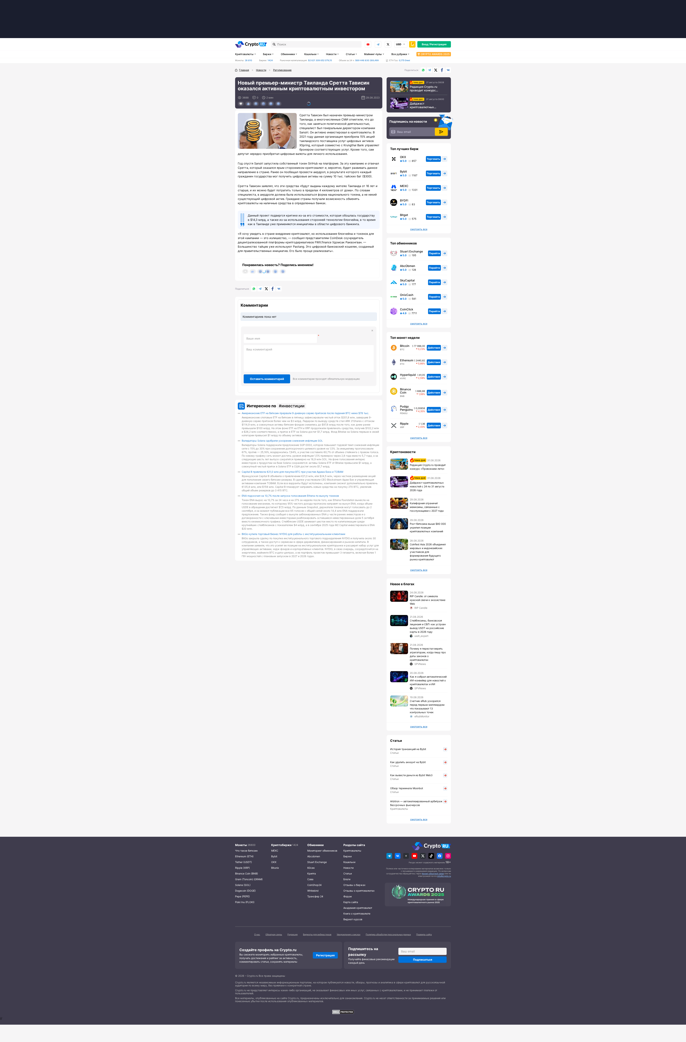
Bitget (404, 215)
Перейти (434, 253)
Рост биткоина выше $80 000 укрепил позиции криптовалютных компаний (428, 527)
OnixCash (406, 294)
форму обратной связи (433, 873)
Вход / (425, 44)
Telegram (378, 44)
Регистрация (438, 44)
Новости (331, 54)
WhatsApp (423, 70)
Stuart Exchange (411, 251)
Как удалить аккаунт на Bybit (408, 762)
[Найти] (274, 44)
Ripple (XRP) (242, 867)
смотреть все (418, 229)
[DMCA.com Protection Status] (343, 1012)
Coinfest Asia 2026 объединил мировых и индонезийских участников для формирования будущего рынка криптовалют (428, 552)
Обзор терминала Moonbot (406, 788)
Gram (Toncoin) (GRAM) (249, 879)
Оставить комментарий (267, 379)
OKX (403, 157)
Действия (434, 347)
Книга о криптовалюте (356, 913)
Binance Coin (405, 391)
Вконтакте (448, 70)
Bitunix (275, 867)
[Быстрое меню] (412, 44)
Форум (347, 896)
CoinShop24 (314, 884)
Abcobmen (313, 856)
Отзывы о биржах (354, 884)
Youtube (368, 44)
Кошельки (310, 54)
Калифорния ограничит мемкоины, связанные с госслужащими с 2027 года (427, 507)
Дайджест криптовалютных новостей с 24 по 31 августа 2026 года (424, 105)
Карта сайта (350, 902)
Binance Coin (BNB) (246, 873)
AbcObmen (407, 265)
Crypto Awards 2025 (435, 54)
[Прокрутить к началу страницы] (677, 1019)
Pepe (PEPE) (242, 896)
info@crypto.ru (444, 876)
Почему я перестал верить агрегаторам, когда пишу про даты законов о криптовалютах (428, 654)
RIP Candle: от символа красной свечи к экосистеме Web (427, 600)
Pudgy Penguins (406, 408)
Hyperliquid (408, 374)
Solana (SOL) (242, 884)
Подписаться (422, 959)
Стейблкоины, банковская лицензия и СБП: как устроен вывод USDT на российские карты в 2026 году (428, 626)
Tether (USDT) (243, 862)
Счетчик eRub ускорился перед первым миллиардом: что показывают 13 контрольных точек (427, 706)
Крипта (311, 873)
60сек (311, 867)
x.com (388, 44)
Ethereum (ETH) (244, 856)
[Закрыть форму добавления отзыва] (372, 330)
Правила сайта (424, 934)
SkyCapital (407, 280)
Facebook (442, 70)
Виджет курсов (352, 919)
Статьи (350, 54)
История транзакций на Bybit (408, 749)
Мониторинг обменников (322, 850)
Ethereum (406, 360)
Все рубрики (399, 54)
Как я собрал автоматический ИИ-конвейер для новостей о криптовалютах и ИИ (428, 680)
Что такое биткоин (246, 850)
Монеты (241, 845)
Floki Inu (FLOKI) (244, 902)
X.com (435, 70)
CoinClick (406, 309)
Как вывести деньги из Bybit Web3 (411, 775)
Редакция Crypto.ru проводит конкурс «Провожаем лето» (424, 88)
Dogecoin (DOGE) (245, 890)
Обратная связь (273, 934)
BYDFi (404, 200)
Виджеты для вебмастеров (317, 934)
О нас (257, 934)
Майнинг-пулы (373, 54)
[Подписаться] (441, 132)
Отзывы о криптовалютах (359, 890)
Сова (310, 879)
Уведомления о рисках (348, 934)
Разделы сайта (354, 845)
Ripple (404, 423)
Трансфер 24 (315, 896)
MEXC (404, 186)
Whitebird (313, 890)
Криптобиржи (281, 845)
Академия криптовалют (357, 907)
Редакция (292, 934)
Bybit (403, 171)
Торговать (433, 158)
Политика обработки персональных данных (388, 934)
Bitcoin (404, 345)
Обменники (288, 54)
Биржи (267, 54)
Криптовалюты (244, 54)
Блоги (346, 879)
